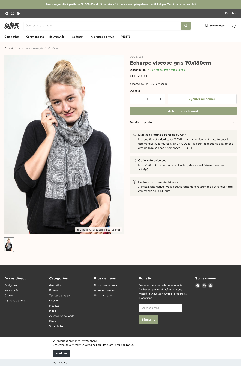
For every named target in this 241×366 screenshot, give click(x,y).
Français (229, 13)
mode (52, 311)
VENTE (126, 37)
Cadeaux (78, 37)
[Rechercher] (186, 26)
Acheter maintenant (183, 111)
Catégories (11, 37)
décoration (55, 285)
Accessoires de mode (61, 316)
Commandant (35, 37)
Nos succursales (103, 295)
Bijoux (52, 321)
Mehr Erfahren (60, 362)
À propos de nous (103, 37)
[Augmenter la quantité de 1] (160, 99)
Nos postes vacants (105, 285)
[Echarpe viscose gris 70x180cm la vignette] (9, 245)
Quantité (135, 90)
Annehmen (61, 353)
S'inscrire (148, 319)
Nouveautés (57, 37)
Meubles (54, 305)
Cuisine (53, 300)
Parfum (53, 290)
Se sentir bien (57, 326)
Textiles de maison (60, 295)
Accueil (9, 48)
